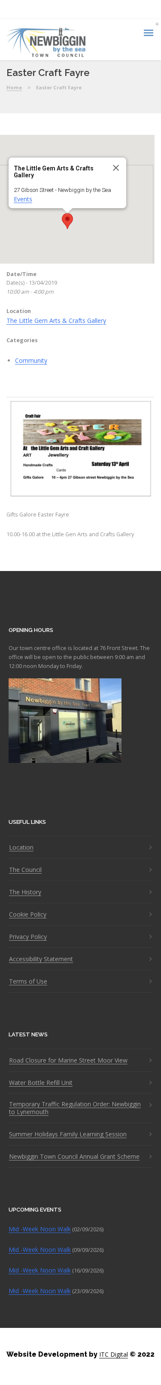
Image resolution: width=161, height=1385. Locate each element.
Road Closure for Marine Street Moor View (68, 1060)
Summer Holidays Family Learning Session (68, 1134)
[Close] (116, 168)
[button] (67, 221)
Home (14, 87)
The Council (25, 870)
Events (23, 199)
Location (21, 847)
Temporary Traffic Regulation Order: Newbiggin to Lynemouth (75, 1108)
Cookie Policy (27, 914)
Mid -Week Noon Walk (40, 1229)
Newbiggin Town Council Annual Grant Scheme (74, 1156)
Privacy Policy (28, 937)
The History (25, 892)
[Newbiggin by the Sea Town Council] (46, 43)
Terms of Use (28, 981)
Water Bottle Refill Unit (41, 1083)
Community (31, 360)
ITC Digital (113, 1354)
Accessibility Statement (41, 959)
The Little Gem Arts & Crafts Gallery (56, 320)
